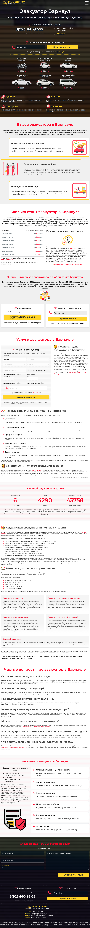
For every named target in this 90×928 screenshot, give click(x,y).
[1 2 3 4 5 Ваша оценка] (22, 868)
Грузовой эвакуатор (12, 639)
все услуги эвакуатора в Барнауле (70, 373)
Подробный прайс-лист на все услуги (68, 264)
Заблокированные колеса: (12, 374)
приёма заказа (36, 470)
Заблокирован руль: (9, 383)
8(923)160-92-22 (29, 29)
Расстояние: (31, 374)
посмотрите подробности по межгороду (37, 726)
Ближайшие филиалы (72, 477)
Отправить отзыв (73, 875)
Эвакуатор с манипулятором (15, 617)
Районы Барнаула (58, 477)
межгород (73, 248)
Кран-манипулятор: (33, 383)
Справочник (84, 477)
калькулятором (7, 260)
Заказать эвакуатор (26, 397)
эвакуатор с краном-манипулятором (14, 747)
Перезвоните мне (62, 47)
